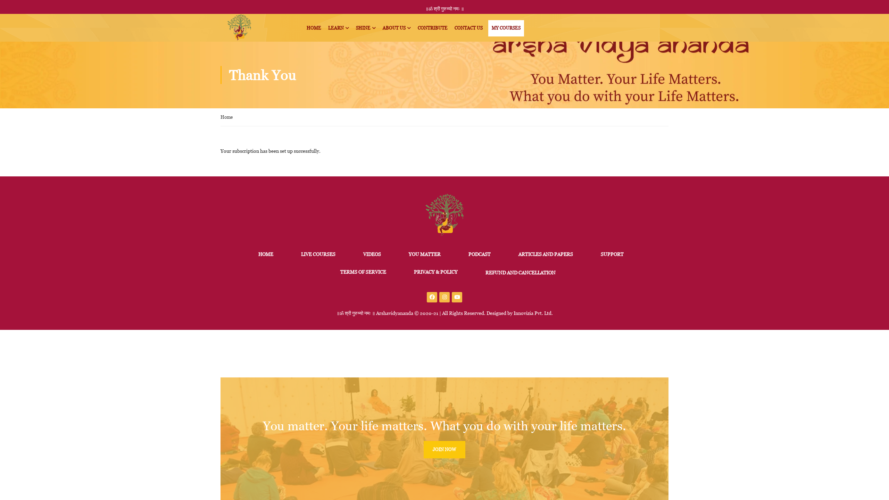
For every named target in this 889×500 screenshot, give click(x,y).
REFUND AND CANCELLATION (520, 272)
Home (227, 117)
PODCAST (479, 254)
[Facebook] (432, 297)
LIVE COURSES (318, 254)
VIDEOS (372, 254)
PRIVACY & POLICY (436, 272)
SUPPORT (612, 254)
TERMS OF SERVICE (363, 272)
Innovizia (523, 313)
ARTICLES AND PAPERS (545, 254)
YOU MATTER (425, 254)
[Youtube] (457, 297)
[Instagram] (444, 297)
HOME (265, 254)
